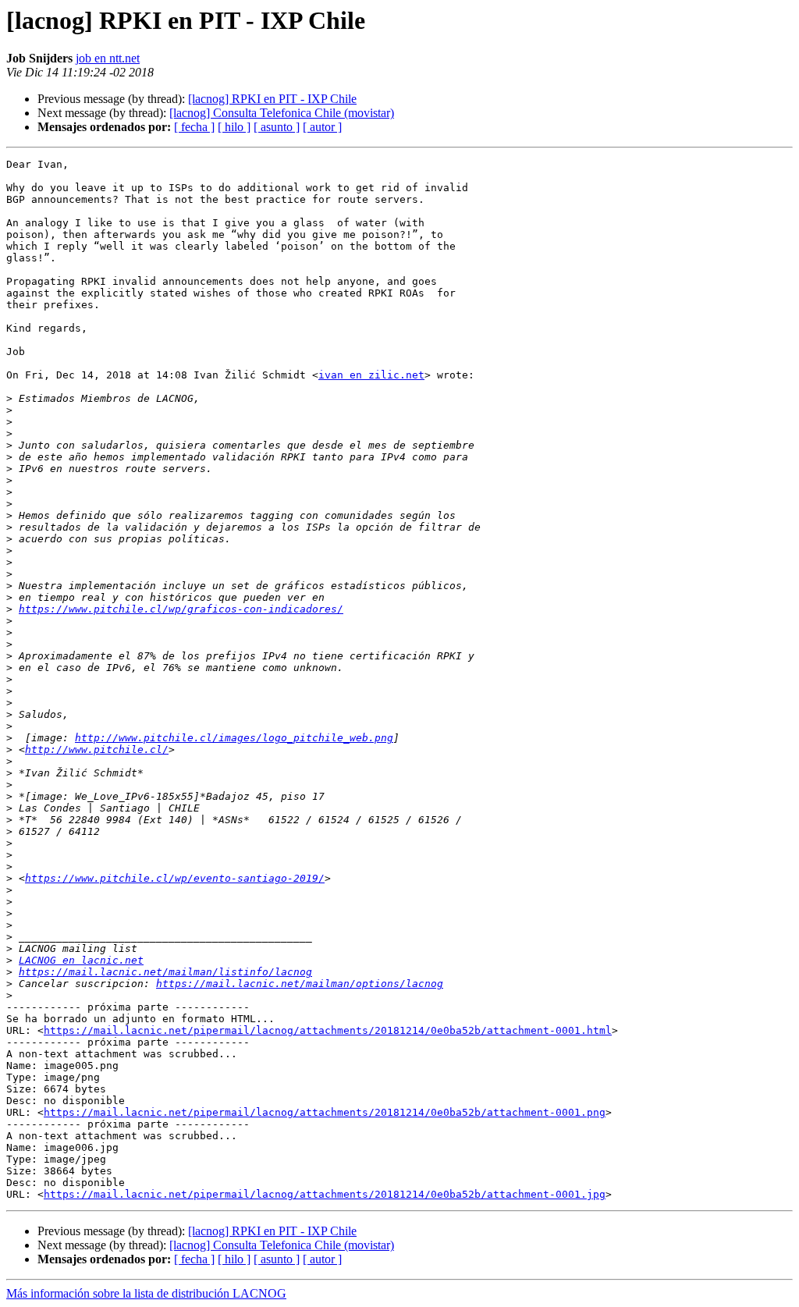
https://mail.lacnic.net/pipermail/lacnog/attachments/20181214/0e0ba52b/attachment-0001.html (328, 1030)
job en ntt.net (108, 58)
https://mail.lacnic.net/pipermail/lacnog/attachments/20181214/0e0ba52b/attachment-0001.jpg (324, 1194)
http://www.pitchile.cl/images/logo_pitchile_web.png (234, 738)
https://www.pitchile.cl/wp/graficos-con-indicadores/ (181, 609)
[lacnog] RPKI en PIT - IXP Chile (272, 98)
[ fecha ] (194, 126)
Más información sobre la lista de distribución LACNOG (146, 1293)
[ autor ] (322, 126)
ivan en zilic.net (371, 375)
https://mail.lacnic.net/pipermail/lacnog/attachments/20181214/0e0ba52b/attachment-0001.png (324, 1112)
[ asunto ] (277, 126)
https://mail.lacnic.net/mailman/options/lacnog (299, 983)
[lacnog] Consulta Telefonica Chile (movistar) (281, 112)
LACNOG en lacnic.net (81, 960)
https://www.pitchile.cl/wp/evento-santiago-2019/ (175, 878)
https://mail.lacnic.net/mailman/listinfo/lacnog (165, 972)
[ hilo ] (234, 126)
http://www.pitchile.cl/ (97, 749)
